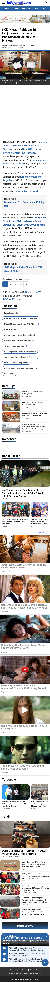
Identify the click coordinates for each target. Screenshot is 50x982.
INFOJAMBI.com (11, 299)
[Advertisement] (25, 113)
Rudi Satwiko (10, 329)
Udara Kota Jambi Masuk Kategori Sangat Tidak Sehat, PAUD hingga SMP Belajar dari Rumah (35, 864)
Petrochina (9, 373)
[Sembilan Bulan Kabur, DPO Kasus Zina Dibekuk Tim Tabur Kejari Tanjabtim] (16, 510)
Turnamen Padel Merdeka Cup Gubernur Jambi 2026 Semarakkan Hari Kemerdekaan (15, 803)
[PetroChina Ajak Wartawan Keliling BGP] (11, 395)
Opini (44, 8)
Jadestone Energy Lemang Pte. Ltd (20, 357)
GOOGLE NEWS (33, 292)
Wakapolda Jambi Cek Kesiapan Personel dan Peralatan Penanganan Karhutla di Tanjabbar (35, 876)
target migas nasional (14, 346)
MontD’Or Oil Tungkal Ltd (16, 362)
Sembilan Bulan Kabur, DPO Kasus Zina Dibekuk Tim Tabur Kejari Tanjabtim (15, 521)
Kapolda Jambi (11, 313)
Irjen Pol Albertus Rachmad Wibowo (21, 318)
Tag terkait (9, 305)
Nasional (26, 8)
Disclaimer (23, 970)
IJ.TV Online (9, 936)
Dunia (35, 8)
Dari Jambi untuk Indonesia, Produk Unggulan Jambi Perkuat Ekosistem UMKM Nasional (35, 888)
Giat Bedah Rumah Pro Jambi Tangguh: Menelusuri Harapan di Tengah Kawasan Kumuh (23, 940)
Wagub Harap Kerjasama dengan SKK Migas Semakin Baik (34, 414)
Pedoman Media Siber (24, 973)
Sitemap (38, 973)
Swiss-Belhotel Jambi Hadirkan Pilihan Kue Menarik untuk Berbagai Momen (24, 852)
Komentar (9, 439)
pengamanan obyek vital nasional (19, 335)
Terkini (6, 816)
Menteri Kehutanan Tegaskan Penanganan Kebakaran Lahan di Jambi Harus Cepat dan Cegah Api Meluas (34, 900)
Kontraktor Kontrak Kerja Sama (19, 340)
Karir (11, 973)
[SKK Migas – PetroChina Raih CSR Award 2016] (11, 406)
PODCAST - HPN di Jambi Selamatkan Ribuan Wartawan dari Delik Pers (27, 955)
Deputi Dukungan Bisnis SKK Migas (20, 324)
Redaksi (13, 970)
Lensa (6, 8)
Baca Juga (8, 386)
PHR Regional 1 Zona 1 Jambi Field (20, 351)
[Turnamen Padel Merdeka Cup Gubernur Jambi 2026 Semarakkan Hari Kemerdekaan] (16, 792)
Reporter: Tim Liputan (10, 45)
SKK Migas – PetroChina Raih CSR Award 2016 (33, 403)
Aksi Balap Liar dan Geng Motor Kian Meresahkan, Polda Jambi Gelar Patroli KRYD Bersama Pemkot (22, 493)
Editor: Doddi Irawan (28, 45)
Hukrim (16, 8)
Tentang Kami (35, 970)
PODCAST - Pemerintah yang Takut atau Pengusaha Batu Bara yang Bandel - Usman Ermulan (26, 950)
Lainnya (44, 936)
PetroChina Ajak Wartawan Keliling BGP (32, 392)
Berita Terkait (11, 455)
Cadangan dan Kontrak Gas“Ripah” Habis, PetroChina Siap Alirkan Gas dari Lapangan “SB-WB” (33, 426)
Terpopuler (9, 779)
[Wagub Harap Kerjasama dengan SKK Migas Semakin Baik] (11, 417)
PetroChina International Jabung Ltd (21, 368)
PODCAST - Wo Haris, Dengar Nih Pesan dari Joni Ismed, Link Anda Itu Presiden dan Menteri (27, 960)
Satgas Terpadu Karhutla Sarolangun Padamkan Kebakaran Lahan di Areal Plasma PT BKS (34, 912)
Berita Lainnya (25, 925)
